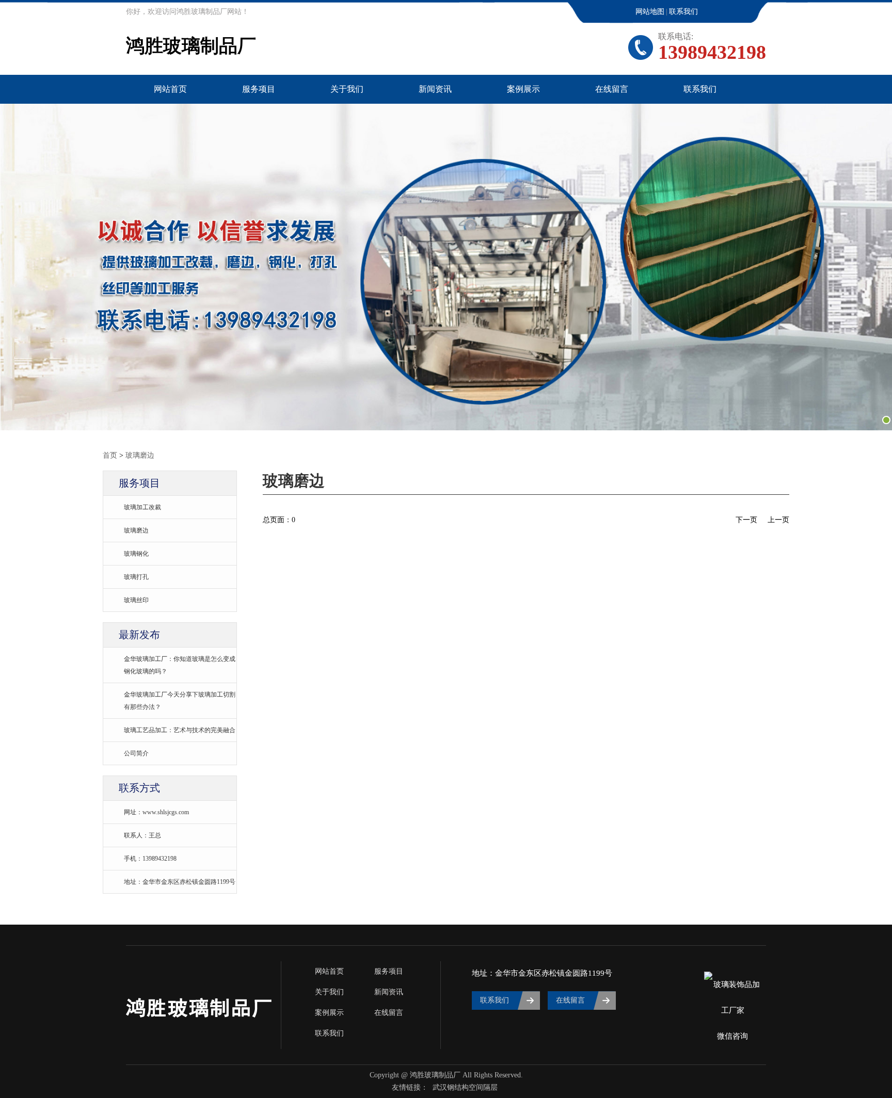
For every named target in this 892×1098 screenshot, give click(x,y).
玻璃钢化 (136, 553)
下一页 (746, 520)
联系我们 (683, 11)
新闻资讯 (435, 89)
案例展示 (523, 89)
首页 (110, 455)
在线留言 (611, 89)
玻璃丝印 (136, 600)
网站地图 (649, 11)
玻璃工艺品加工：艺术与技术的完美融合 (179, 730)
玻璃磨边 (139, 455)
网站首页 (170, 89)
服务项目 (258, 89)
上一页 (778, 520)
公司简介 (136, 753)
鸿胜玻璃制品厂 (191, 46)
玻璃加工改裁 (142, 507)
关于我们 (346, 89)
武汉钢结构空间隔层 (465, 1087)
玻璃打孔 (136, 576)
